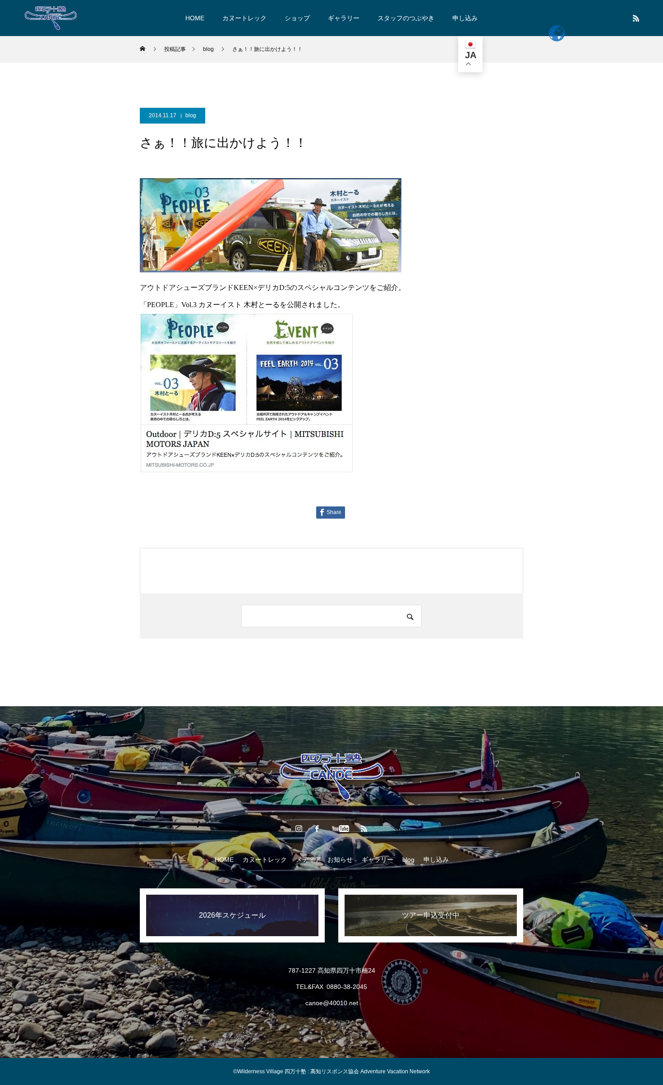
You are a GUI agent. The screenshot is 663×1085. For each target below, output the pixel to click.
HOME (194, 18)
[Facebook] (317, 828)
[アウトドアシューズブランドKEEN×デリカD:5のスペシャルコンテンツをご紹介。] (247, 470)
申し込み (465, 18)
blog (190, 115)
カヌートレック (244, 18)
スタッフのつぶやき (406, 18)
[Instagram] (299, 828)
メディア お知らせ (324, 859)
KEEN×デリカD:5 (262, 287)
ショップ (297, 18)
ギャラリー (343, 18)
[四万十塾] (51, 18)
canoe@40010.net (331, 1003)
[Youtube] (341, 828)
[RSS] (635, 18)
